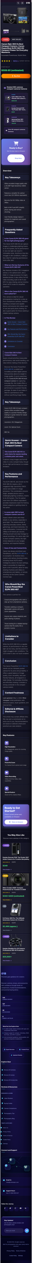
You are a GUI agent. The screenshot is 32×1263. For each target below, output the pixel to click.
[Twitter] (11, 1209)
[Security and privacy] (12, 1161)
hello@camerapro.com (12, 1182)
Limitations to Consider (15, 341)
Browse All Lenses (9, 1075)
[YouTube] (22, 1209)
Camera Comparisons (10, 1108)
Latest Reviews (8, 1098)
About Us (5, 1127)
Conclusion (11, 346)
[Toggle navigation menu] (22, 3)
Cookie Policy (6, 1139)
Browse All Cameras (10, 1070)
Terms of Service (7, 1135)
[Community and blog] (27, 1168)
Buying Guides (8, 1103)
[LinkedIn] (27, 1209)
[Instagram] (17, 1209)
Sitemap (5, 1143)
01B (28, 3)
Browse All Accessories (11, 1080)
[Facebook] (6, 1209)
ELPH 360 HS (8, 369)
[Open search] (18, 3)
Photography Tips (9, 1113)
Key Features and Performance (17, 329)
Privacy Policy (7, 1131)
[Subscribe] (27, 1230)
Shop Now (18, 158)
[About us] (7, 1167)
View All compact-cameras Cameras (16, 130)
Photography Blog (9, 1118)
